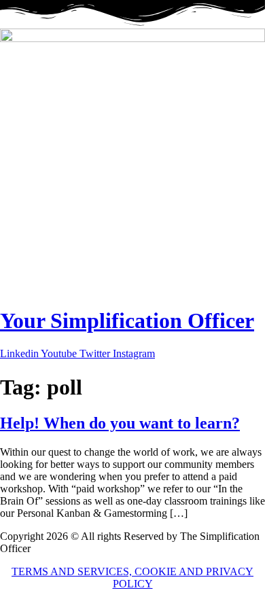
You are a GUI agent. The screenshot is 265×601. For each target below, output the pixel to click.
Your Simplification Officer (127, 320)
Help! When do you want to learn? (120, 423)
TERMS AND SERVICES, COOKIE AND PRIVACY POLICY (132, 577)
